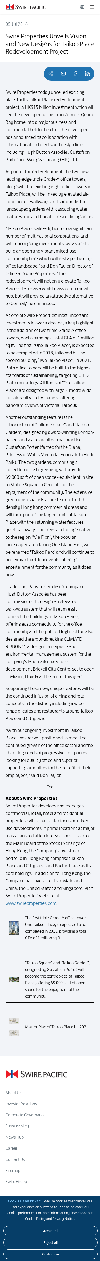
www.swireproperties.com (31, 903)
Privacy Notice (63, 1218)
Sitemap (13, 1170)
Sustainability (17, 1126)
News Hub (15, 1137)
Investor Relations (21, 1103)
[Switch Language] (82, 7)
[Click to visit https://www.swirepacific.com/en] (23, 7)
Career (12, 1148)
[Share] (75, 74)
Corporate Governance (26, 1114)
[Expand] (92, 7)
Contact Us (15, 1159)
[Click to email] (63, 74)
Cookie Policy (35, 1218)
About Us (13, 1092)
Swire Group (16, 1181)
